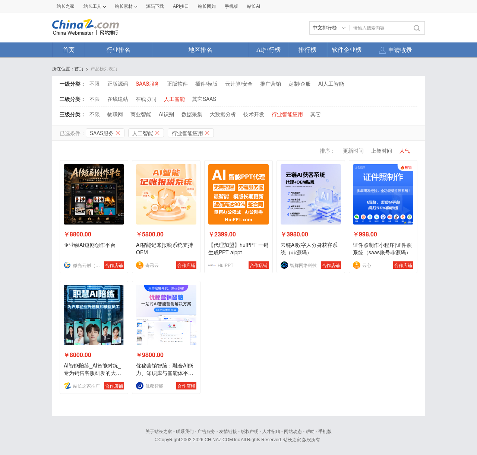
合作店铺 (114, 265)
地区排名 (200, 50)
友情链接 (228, 431)
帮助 (310, 431)
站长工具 (92, 6)
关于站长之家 (158, 431)
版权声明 (250, 431)
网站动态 (293, 431)
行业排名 (118, 50)
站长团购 (207, 6)
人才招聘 (271, 431)
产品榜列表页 (104, 68)
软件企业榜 (346, 50)
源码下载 (155, 6)
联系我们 (185, 431)
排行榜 (307, 50)
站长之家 (66, 6)
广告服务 (206, 431)
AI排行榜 (268, 50)
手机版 (325, 431)
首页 (69, 50)
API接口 (181, 6)
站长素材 (124, 6)
